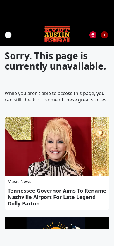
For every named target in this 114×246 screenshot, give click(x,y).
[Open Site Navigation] (8, 34)
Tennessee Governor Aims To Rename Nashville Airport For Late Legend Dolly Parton (57, 197)
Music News (19, 181)
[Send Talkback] (92, 34)
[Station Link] (57, 34)
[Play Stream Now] (104, 34)
